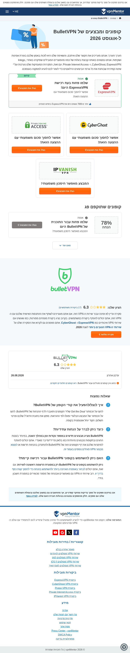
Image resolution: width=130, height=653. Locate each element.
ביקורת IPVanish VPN (65, 596)
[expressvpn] (65, 90)
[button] (124, 647)
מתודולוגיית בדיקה (65, 638)
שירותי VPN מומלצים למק (65, 557)
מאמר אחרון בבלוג (65, 549)
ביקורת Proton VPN (65, 588)
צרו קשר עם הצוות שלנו (65, 614)
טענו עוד (66, 245)
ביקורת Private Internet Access (65, 592)
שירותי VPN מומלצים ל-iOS (65, 561)
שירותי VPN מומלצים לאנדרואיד (65, 565)
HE (16, 11)
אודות (65, 610)
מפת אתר (65, 626)
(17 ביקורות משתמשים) (70, 307)
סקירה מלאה (107, 334)
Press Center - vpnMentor (65, 630)
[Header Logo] (112, 11)
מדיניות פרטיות (65, 618)
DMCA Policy (65, 634)
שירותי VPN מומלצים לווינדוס (65, 553)
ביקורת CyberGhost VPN (65, 584)
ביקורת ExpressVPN (65, 580)
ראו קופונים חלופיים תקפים (63, 383)
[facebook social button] (76, 532)
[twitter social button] (69, 532)
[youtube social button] (55, 532)
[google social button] (62, 532)
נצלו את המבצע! (27, 88)
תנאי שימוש (65, 622)
